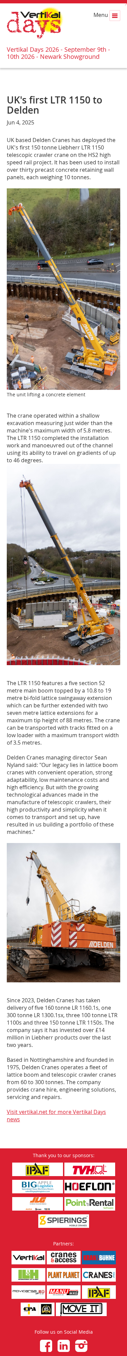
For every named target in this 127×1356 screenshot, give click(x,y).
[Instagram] (81, 1346)
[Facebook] (46, 1346)
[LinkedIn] (64, 1346)
